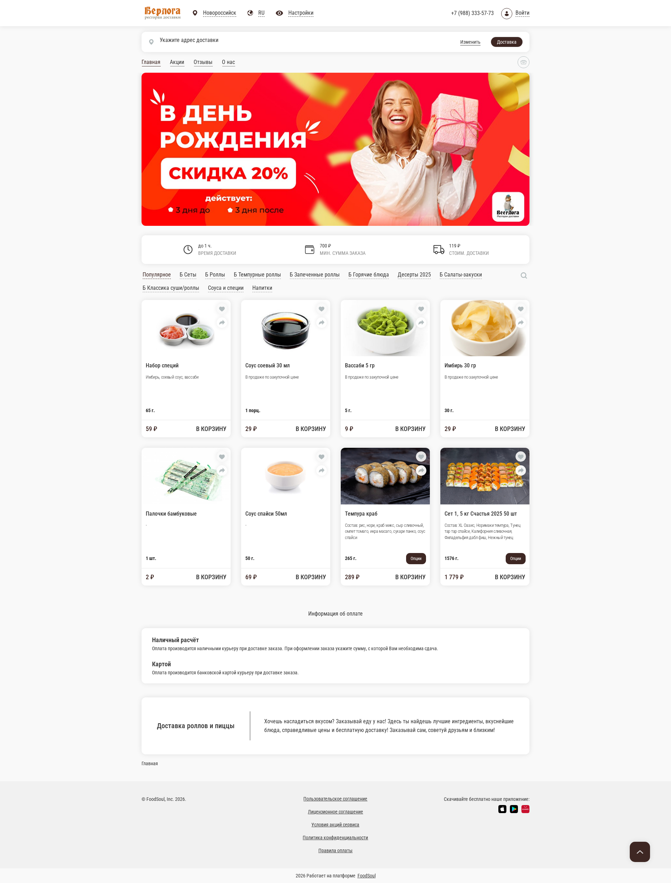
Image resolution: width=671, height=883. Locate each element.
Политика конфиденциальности (335, 837)
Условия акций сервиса (335, 824)
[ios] (502, 809)
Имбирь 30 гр (460, 365)
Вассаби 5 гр (360, 365)
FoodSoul (367, 875)
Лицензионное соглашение (335, 811)
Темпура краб (361, 513)
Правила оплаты (335, 850)
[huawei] (525, 809)
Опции (416, 558)
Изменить (470, 42)
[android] (514, 809)
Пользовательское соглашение (335, 799)
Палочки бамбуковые (171, 513)
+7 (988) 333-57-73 (472, 13)
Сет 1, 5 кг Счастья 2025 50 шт (481, 513)
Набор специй (162, 365)
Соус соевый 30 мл (267, 365)
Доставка (507, 42)
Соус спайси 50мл (266, 513)
